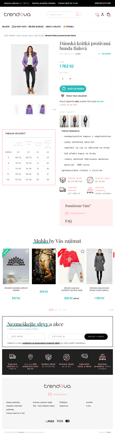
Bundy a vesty (27, 36)
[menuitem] (6, 26)
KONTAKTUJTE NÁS (103, 3)
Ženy (19, 36)
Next (54, 109)
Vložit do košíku (75, 88)
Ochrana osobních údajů (42, 402)
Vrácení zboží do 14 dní (68, 3)
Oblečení (5, 26)
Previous (4, 309)
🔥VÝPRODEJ (68, 26)
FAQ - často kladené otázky (44, 406)
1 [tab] (51, 309)
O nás (88, 406)
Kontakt (89, 402)
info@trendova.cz (78, 213)
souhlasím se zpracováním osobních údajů (41, 343)
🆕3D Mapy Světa (19, 26)
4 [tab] (64, 309)
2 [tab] (55, 309)
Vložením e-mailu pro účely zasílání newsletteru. (46, 343)
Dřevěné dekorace (36, 26)
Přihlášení (63, 402)
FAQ (68, 221)
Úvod (6, 36)
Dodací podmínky (13, 402)
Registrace (64, 406)
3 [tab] (60, 309)
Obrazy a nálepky (53, 26)
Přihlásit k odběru (96, 336)
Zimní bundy (39, 36)
